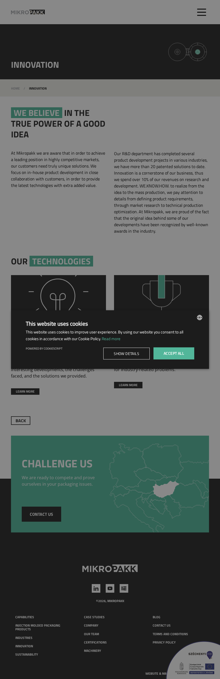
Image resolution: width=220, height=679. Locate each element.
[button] (127, 353)
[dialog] (110, 339)
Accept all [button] (174, 353)
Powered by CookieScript (44, 348)
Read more (111, 338)
